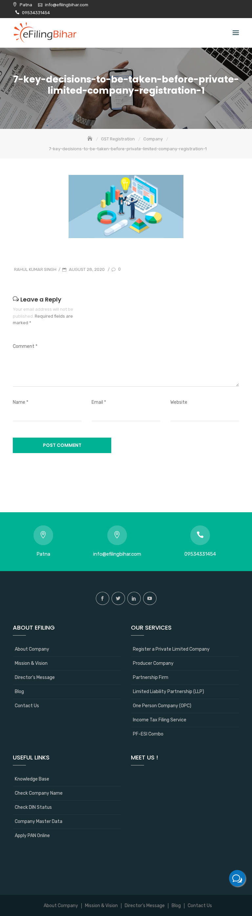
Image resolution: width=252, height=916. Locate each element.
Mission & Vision (31, 663)
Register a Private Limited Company (171, 649)
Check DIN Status (33, 807)
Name (20, 402)
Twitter (118, 598)
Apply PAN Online (32, 835)
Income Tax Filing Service (159, 720)
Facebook (102, 598)
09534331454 (36, 12)
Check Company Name (39, 793)
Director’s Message (35, 677)
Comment (25, 346)
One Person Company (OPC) (162, 706)
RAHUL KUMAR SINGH (35, 269)
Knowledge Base (32, 779)
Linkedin (134, 598)
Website (178, 402)
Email (99, 402)
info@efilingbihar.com (66, 4)
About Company (32, 649)
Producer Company (153, 663)
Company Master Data (38, 821)
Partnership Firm (150, 677)
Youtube (150, 598)
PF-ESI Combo (148, 734)
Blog (19, 691)
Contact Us (27, 706)
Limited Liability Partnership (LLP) (168, 691)
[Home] (90, 138)
